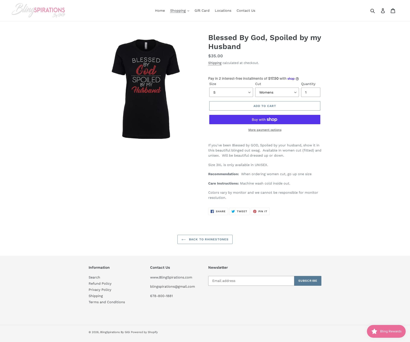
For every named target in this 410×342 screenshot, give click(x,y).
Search (94, 277)
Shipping (214, 63)
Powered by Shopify (144, 332)
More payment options (264, 129)
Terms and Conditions (107, 302)
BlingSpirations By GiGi (115, 332)
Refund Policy (100, 283)
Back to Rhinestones (208, 239)
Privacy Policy (100, 290)
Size (212, 84)
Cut (258, 84)
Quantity (308, 84)
